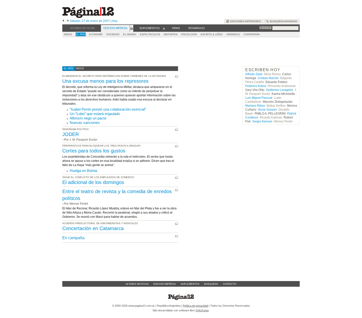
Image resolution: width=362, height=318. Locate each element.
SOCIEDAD (112, 34)
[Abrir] (131, 28)
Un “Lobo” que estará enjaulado (95, 114)
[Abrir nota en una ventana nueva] (176, 76)
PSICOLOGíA (189, 34)
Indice (68, 34)
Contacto (229, 284)
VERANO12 (233, 34)
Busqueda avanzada (282, 21)
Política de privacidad (195, 305)
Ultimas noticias (137, 284)
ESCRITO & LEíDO (212, 34)
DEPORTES (171, 34)
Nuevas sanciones (85, 122)
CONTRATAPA (252, 34)
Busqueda (211, 284)
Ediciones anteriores (245, 21)
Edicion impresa (164, 284)
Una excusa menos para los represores (105, 81)
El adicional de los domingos (93, 182)
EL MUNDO (129, 34)
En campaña (73, 238)
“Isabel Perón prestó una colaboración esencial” (108, 109)
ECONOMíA (96, 34)
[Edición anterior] (63, 21)
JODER (70, 134)
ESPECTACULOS (150, 34)
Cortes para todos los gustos (93, 150)
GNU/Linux (202, 310)
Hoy (114, 21)
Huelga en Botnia (83, 170)
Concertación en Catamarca (93, 228)
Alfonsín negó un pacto (88, 118)
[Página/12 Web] (88, 17)
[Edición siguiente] (68, 21)
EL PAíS (80, 34)
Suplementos (190, 284)
